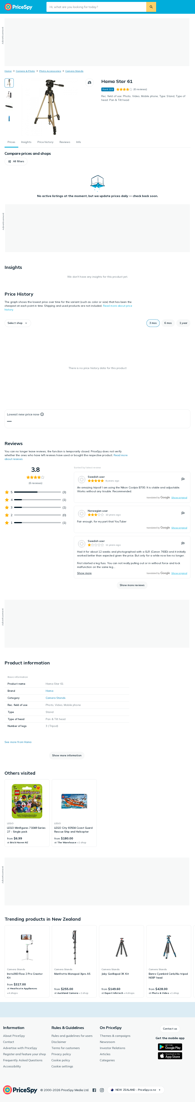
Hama (49, 691)
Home (8, 71)
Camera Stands (74, 71)
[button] (16, 161)
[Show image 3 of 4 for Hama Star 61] (9, 106)
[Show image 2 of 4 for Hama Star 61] (9, 94)
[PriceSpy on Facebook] (94, 1090)
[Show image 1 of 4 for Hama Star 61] (9, 83)
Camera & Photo (25, 71)
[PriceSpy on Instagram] (102, 1090)
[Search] (151, 7)
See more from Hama (18, 742)
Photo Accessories (50, 71)
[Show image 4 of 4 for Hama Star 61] (9, 118)
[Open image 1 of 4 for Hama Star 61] (49, 107)
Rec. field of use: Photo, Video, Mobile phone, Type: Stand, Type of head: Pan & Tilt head (143, 98)
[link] (132, 487)
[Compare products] (89, 82)
